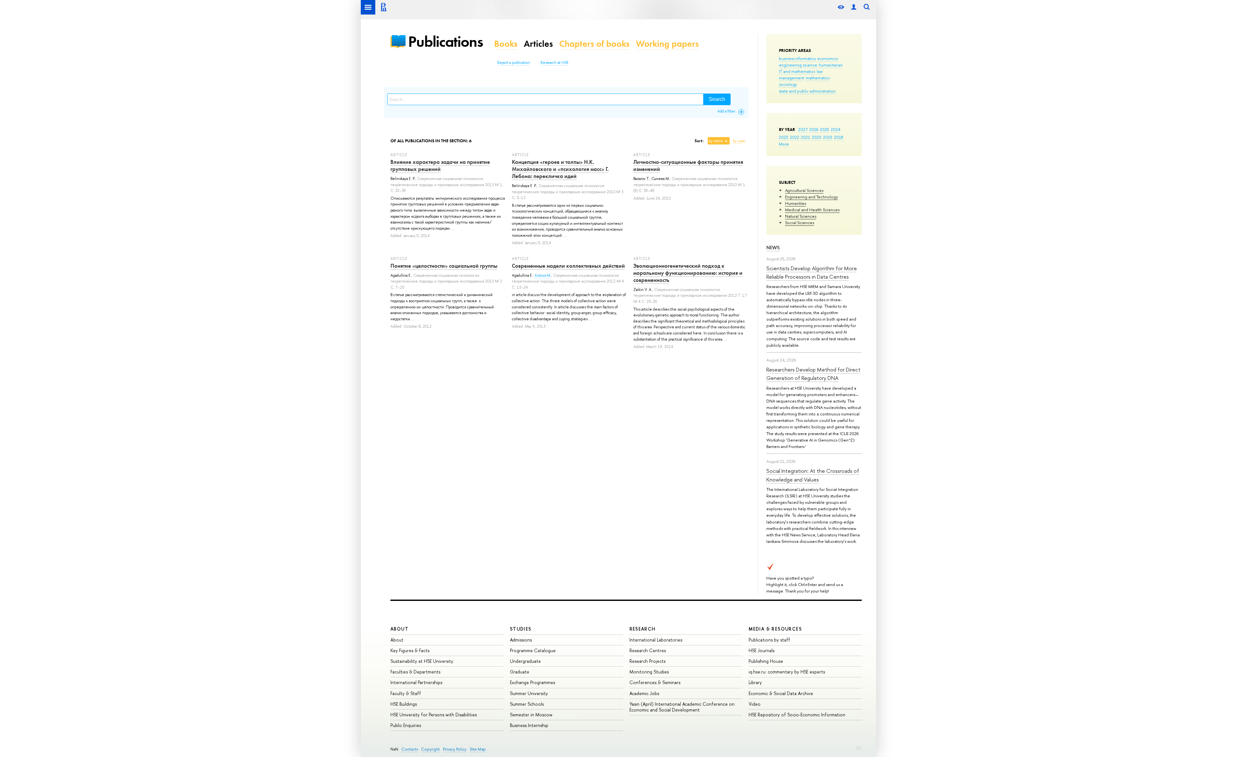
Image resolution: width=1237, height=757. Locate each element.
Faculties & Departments (415, 672)
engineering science (798, 65)
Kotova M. (543, 275)
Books (505, 43)
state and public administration (807, 91)
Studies (521, 629)
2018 (838, 137)
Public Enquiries (405, 725)
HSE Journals (761, 650)
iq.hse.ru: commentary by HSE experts (787, 672)
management (791, 78)
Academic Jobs (644, 693)
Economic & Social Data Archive (781, 693)
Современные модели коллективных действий (568, 265)
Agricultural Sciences (804, 190)
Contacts (409, 749)
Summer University (529, 693)
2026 (813, 129)
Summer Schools (527, 704)
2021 (805, 137)
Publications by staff (769, 640)
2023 (783, 137)
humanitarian (831, 65)
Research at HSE (555, 62)
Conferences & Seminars (654, 682)
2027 (803, 129)
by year (739, 141)
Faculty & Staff (405, 693)
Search (717, 99)
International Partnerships (416, 682)
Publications (445, 41)
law (820, 71)
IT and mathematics (797, 71)
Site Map (478, 749)
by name (716, 141)
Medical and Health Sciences (812, 210)
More (784, 144)
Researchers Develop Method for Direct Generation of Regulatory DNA (813, 374)
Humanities (795, 203)
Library (755, 682)
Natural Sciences (800, 216)
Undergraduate (525, 661)
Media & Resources (775, 629)
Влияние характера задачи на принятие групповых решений (440, 165)
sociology (788, 84)
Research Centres (647, 650)
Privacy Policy (454, 749)
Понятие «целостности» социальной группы (443, 265)
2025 (824, 129)
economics (827, 58)
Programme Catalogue (533, 650)
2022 (794, 137)
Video (755, 704)
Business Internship (529, 725)
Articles (538, 43)
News (773, 247)
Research (642, 629)
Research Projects (647, 661)
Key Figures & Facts (409, 650)
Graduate (519, 672)
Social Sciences (799, 222)
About (399, 629)
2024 (835, 129)
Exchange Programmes (532, 682)
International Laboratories (655, 640)
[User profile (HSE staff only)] (853, 7)
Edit (859, 747)
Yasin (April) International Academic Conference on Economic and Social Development (681, 707)
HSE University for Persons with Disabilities (433, 715)
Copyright (430, 749)
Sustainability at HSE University (421, 661)
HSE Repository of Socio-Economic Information (797, 715)
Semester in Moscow (531, 715)
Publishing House (766, 661)
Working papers (667, 43)
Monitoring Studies (649, 672)
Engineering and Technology (811, 197)
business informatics (797, 58)
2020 (816, 137)
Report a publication (513, 62)
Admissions (521, 640)
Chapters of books (594, 43)
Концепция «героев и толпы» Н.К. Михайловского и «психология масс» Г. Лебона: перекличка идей (560, 169)
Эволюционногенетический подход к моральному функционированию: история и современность (688, 273)
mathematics (817, 78)
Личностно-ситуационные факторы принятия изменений (688, 165)
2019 (827, 137)
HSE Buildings (403, 704)
